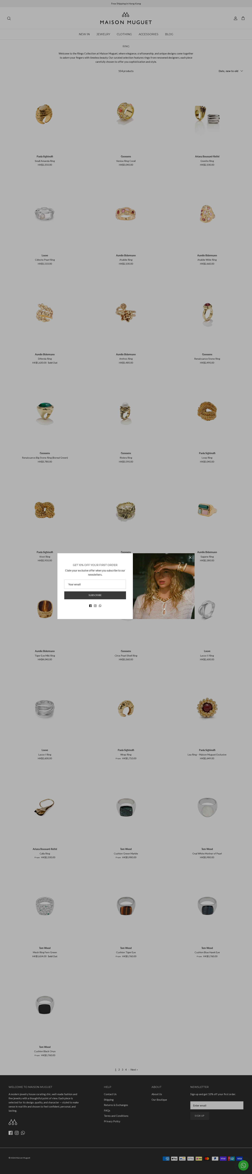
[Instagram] (95, 605)
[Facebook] (90, 605)
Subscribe (95, 595)
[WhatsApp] (100, 605)
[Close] (190, 557)
